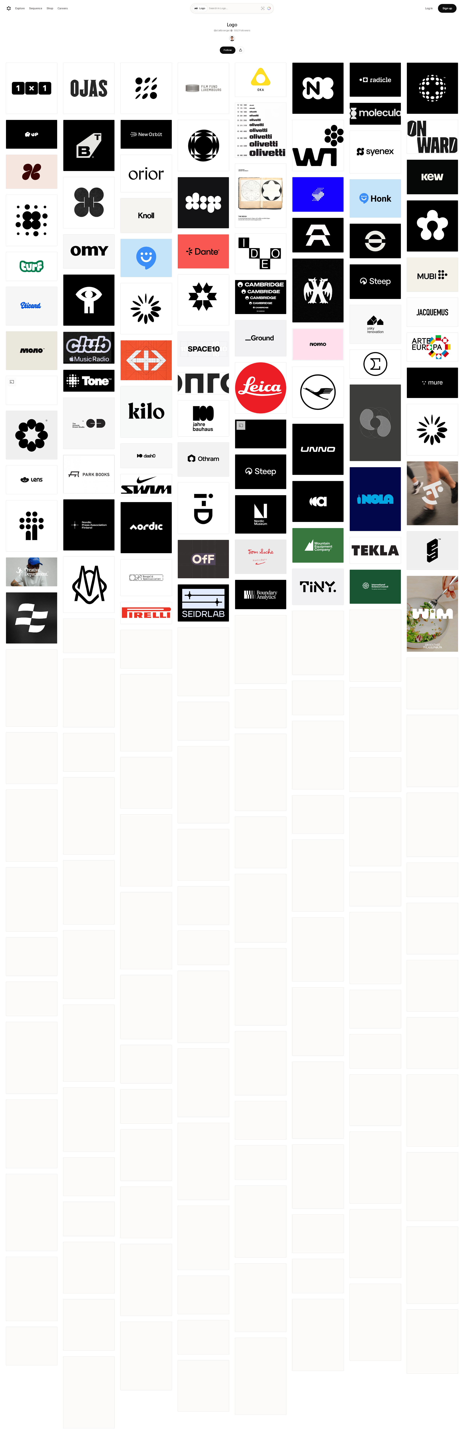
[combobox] (233, 8)
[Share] (240, 50)
